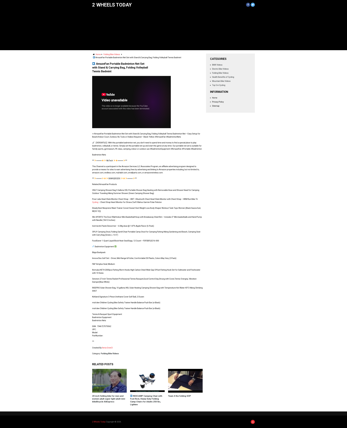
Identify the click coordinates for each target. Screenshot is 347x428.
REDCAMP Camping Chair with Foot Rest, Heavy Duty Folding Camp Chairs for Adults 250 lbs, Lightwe (146, 400)
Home (98, 54)
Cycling (95, 202)
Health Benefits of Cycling (223, 77)
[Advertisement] (173, 30)
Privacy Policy (218, 102)
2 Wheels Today (112, 4)
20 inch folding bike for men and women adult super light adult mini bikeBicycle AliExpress (108, 399)
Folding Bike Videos (112, 54)
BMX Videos (217, 65)
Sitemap (215, 106)
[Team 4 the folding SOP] (185, 381)
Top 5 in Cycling (218, 85)
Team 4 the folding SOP (179, 396)
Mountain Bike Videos (221, 81)
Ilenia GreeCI (107, 348)
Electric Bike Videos (220, 69)
